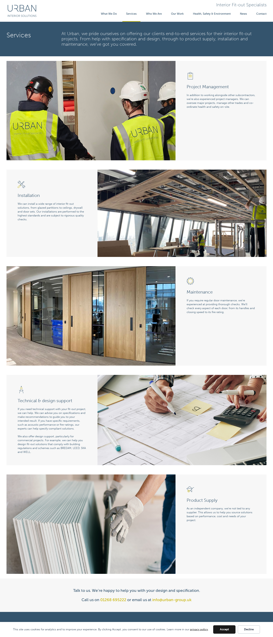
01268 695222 (113, 599)
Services (131, 13)
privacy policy (199, 629)
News (243, 13)
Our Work (177, 13)
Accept (224, 629)
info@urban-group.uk (171, 599)
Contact (261, 13)
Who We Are (154, 13)
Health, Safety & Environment (212, 13)
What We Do (109, 13)
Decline (249, 629)
